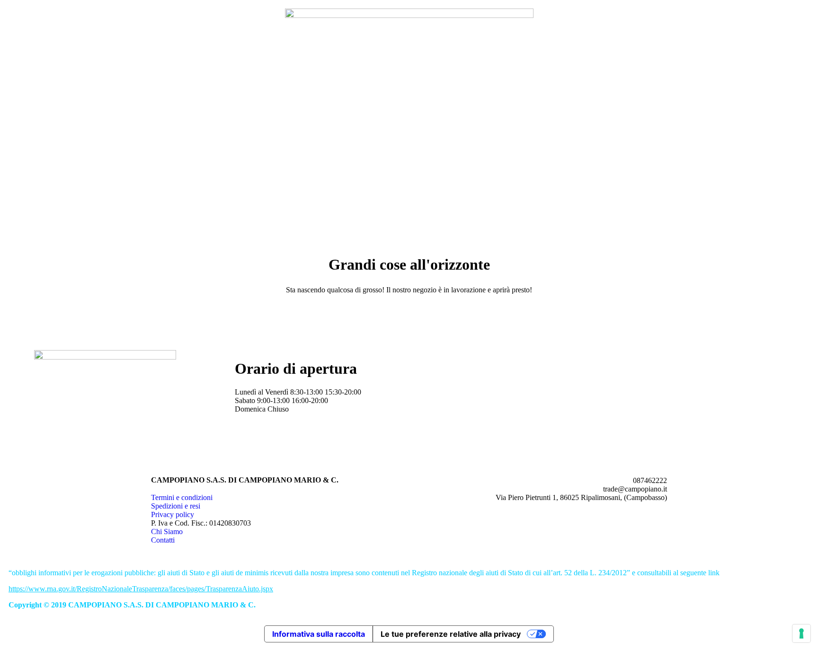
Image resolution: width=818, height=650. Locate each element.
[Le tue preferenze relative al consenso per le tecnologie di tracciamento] (801, 633)
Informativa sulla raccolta (318, 634)
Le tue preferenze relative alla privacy (451, 634)
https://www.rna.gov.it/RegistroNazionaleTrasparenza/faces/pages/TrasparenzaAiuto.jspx (141, 589)
